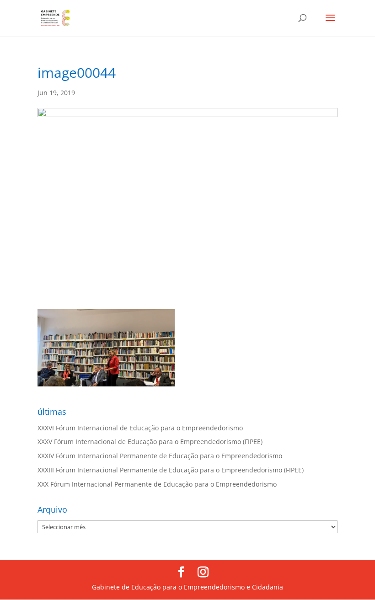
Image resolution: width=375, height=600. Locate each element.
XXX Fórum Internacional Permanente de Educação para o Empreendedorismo (157, 484)
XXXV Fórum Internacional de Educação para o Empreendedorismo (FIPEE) (150, 441)
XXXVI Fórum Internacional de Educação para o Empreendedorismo (140, 427)
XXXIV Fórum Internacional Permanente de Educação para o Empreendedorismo (160, 455)
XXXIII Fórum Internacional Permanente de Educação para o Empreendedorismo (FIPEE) (171, 470)
